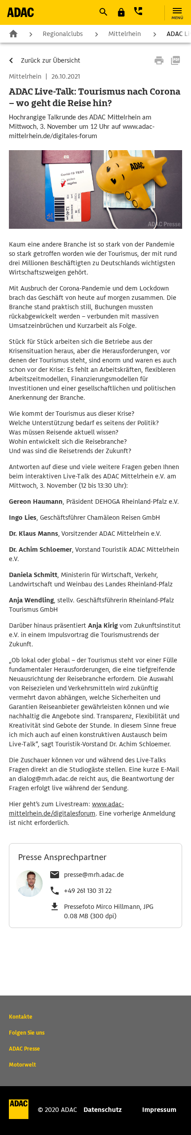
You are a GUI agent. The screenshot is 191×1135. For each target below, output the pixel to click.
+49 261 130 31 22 (87, 891)
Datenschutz (103, 1110)
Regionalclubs (63, 34)
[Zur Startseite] (20, 12)
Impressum (159, 1110)
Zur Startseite (13, 33)
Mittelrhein (124, 34)
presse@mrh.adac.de (94, 875)
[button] (103, 12)
